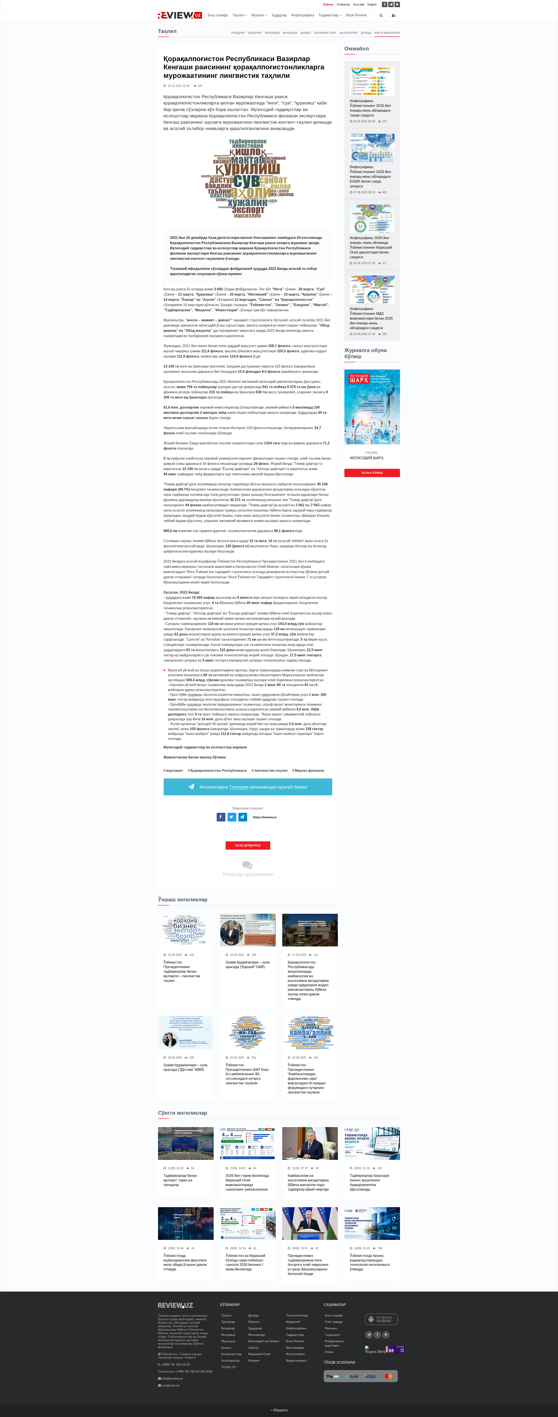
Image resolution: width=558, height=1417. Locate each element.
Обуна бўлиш (372, 472)
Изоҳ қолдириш (248, 845)
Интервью (272, 32)
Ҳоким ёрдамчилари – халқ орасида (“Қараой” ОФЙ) (247, 964)
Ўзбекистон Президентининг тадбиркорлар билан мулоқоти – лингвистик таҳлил (181, 971)
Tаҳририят (332, 1335)
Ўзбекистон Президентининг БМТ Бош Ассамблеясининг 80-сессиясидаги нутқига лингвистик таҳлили (247, 1074)
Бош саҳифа (218, 15)
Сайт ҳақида (333, 1321)
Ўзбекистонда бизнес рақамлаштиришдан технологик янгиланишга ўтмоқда (370, 1262)
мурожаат (174, 770)
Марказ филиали (309, 770)
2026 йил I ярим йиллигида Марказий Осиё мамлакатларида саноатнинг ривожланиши (247, 1182)
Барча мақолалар (387, 32)
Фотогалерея (295, 1354)
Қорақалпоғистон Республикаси (219, 770)
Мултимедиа (295, 1347)
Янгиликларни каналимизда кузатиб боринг (253, 787)
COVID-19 (228, 1367)
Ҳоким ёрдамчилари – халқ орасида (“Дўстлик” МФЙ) (185, 1067)
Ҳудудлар (279, 15)
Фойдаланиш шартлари (334, 1343)
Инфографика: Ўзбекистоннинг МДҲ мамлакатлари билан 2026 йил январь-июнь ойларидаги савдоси (371, 318)
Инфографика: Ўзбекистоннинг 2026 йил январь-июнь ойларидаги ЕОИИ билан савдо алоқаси (370, 176)
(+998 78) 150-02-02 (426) (194, 1371)
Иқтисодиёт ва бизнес (263, 1341)
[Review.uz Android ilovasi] (381, 1319)
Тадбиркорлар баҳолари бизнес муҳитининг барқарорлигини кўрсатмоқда (369, 1182)
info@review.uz (172, 1378)
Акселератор (348, 32)
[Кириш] (393, 15)
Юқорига (280, 1410)
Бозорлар (255, 32)
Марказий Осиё (259, 1354)
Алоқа (329, 1352)
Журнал (258, 15)
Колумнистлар (325, 32)
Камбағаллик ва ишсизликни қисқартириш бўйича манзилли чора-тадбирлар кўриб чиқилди (308, 1182)
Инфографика (302, 15)
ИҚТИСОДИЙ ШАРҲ (366, 458)
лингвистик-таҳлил (271, 770)
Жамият (254, 1360)
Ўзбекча (328, 4)
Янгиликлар (256, 1335)
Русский (358, 4)
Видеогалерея (296, 1360)
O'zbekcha (343, 4)
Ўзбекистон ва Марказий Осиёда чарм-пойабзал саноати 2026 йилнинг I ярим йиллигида (245, 1262)
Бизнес (305, 32)
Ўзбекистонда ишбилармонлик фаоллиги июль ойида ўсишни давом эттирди (185, 1262)
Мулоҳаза (290, 32)
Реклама (331, 1328)
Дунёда (366, 32)
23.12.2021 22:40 (178, 85)
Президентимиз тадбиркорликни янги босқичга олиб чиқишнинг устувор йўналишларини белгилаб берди (308, 1265)
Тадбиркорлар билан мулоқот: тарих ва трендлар (180, 1180)
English (372, 4)
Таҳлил (238, 15)
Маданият (293, 1321)
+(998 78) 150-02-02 (175, 1364)
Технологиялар (297, 1315)
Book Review (356, 15)
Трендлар (238, 32)
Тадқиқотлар (329, 15)
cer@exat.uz (170, 1385)
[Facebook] (384, 4)
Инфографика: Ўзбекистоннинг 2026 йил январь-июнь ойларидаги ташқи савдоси (370, 108)
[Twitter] (397, 4)
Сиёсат (253, 1347)
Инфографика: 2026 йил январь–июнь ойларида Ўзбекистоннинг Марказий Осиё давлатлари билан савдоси (371, 247)
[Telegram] (391, 4)
